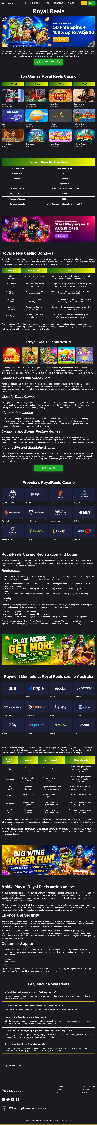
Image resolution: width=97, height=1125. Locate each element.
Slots (83, 83)
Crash (59, 83)
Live (35, 83)
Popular (11, 83)
